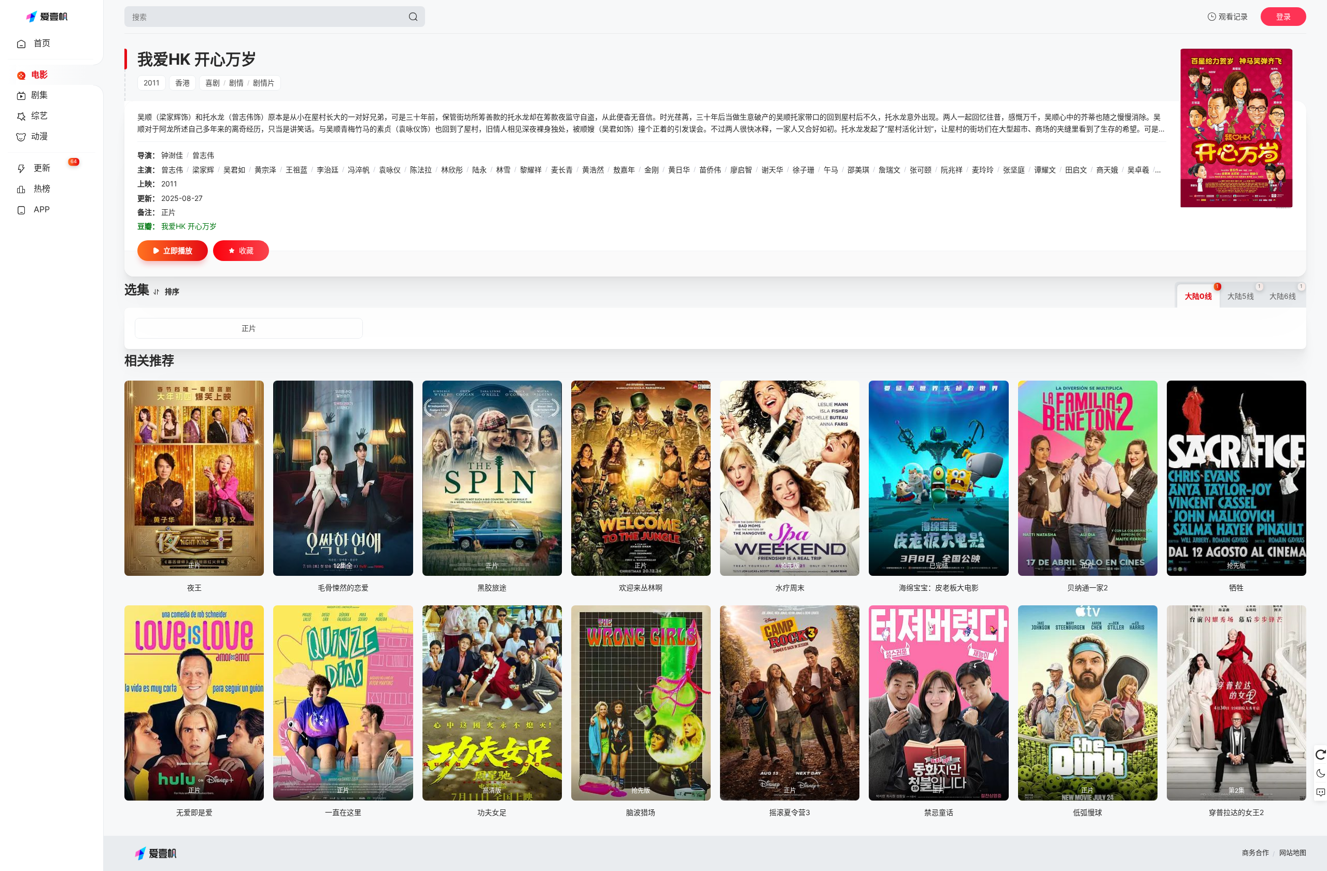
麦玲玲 (983, 169)
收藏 (246, 250)
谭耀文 (1045, 169)
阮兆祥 (952, 169)
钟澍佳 (172, 155)
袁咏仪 (390, 169)
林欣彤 (452, 169)
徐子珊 (803, 169)
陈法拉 (421, 169)
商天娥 (1107, 169)
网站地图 (1292, 852)
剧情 (236, 82)
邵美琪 (858, 169)
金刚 (651, 169)
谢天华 (772, 169)
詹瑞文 (889, 169)
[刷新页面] (1320, 754)
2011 (152, 82)
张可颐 (920, 169)
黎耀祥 (531, 169)
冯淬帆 (359, 169)
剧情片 (264, 82)
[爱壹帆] (47, 16)
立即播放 (177, 250)
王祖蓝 (296, 169)
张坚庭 (1014, 169)
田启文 (1076, 169)
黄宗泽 (265, 169)
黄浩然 (593, 169)
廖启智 (741, 169)
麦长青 (562, 169)
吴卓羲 (1138, 169)
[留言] (1320, 791)
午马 (831, 169)
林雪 (503, 169)
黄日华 (679, 169)
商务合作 (1255, 852)
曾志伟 (203, 155)
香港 (182, 82)
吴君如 (234, 169)
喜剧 (212, 82)
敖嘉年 (624, 169)
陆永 (479, 169)
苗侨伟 (710, 169)
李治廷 (327, 169)
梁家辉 (203, 169)
